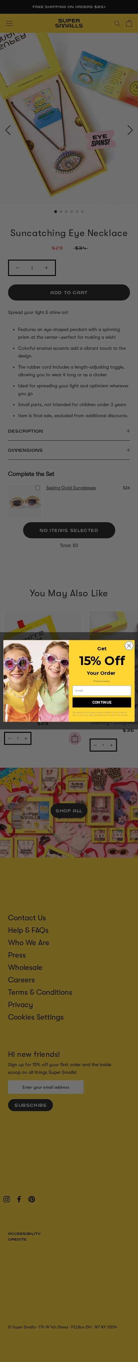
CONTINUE (102, 703)
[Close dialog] (129, 646)
